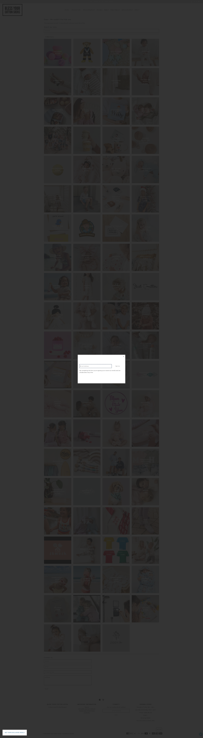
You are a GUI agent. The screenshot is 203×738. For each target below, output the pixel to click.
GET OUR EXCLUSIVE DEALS (15, 732)
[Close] (123, 356)
